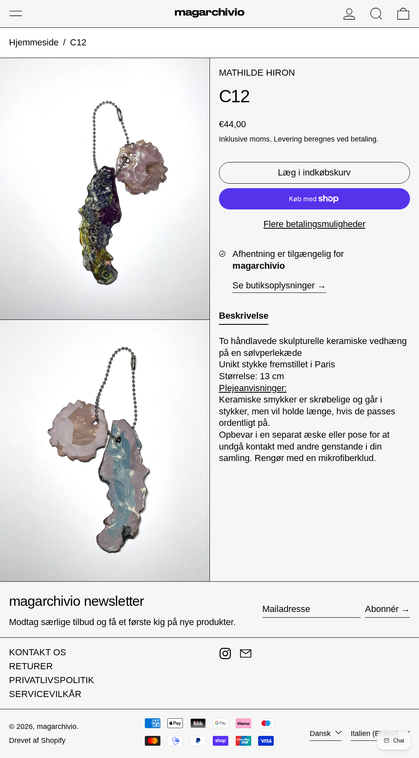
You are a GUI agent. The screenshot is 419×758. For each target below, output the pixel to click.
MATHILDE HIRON (257, 72)
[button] (376, 13)
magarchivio (57, 726)
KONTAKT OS (37, 652)
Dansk (321, 733)
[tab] (243, 317)
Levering (288, 139)
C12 (78, 42)
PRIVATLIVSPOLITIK (51, 680)
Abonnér (382, 609)
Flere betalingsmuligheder (314, 224)
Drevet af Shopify (37, 740)
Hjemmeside (34, 42)
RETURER (31, 666)
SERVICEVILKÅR (45, 694)
